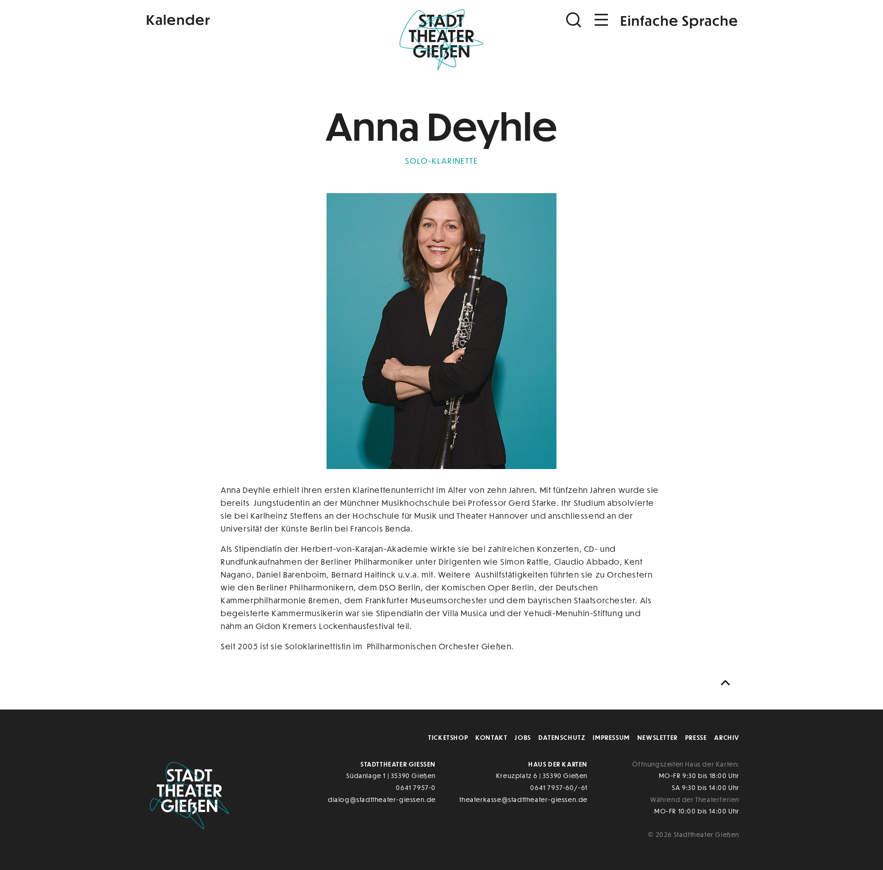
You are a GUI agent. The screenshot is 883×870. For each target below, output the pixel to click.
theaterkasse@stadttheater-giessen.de (523, 799)
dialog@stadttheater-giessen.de (382, 799)
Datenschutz (562, 737)
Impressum (611, 737)
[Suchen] (575, 20)
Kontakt (491, 737)
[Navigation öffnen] (601, 20)
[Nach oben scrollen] (728, 683)
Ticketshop (448, 737)
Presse (696, 737)
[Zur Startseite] (441, 39)
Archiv (727, 737)
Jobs (523, 737)
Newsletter (657, 737)
